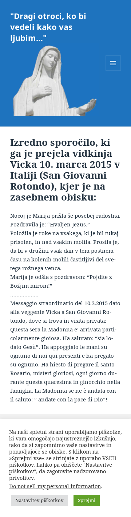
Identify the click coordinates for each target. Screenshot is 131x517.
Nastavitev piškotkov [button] (39, 500)
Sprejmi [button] (86, 500)
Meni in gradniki (113, 70)
